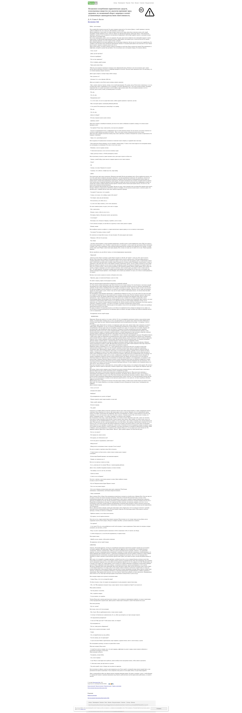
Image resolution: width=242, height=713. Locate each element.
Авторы (115, 2)
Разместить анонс (108, 686)
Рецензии (128, 2)
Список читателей (91, 686)
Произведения (121, 2)
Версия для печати (99, 686)
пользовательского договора (138, 704)
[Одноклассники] (110, 684)
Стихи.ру (128, 702)
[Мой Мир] (111, 684)
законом (109, 705)
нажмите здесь (83, 709)
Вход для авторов (149, 2)
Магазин (137, 2)
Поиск (132, 2)
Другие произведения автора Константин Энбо (97, 687)
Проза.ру (133, 702)
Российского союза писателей (118, 711)
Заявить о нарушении (116, 686)
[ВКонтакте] (109, 684)
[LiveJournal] (113, 684)
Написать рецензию (92, 695)
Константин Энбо (93, 22)
